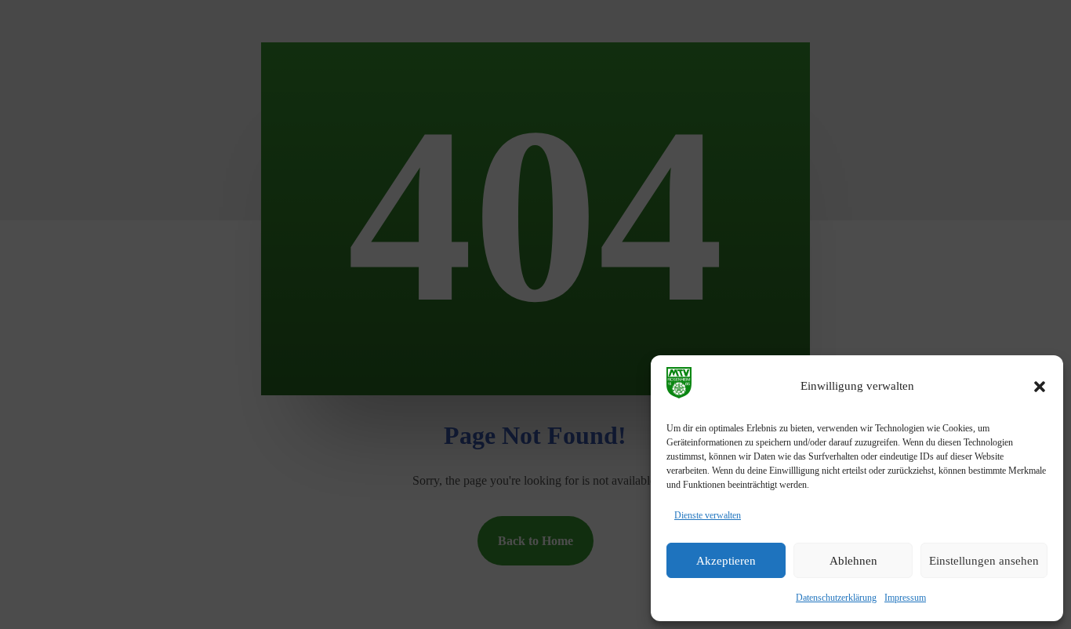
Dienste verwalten (707, 515)
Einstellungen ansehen (984, 560)
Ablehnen (853, 560)
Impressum (905, 597)
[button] (1039, 386)
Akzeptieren (726, 560)
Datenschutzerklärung (836, 597)
